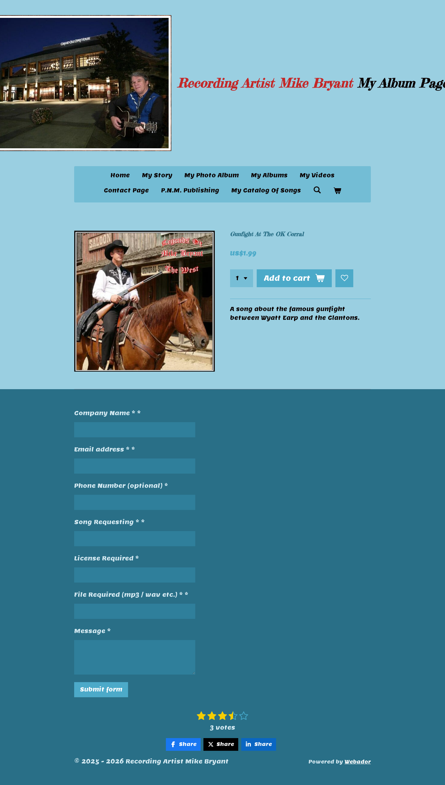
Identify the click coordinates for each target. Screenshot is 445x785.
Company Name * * (107, 413)
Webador (357, 761)
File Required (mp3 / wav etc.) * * (131, 595)
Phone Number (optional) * (121, 486)
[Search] (317, 189)
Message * (92, 631)
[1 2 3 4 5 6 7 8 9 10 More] (241, 278)
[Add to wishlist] (344, 278)
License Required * (106, 558)
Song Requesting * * (109, 522)
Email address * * (104, 449)
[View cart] (337, 190)
